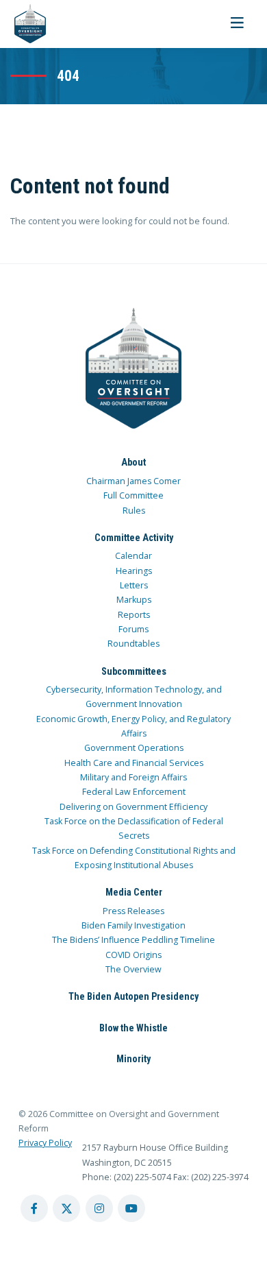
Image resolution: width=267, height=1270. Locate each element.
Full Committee (133, 495)
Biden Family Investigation (133, 925)
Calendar (133, 556)
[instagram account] (99, 1208)
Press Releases (133, 911)
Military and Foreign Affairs (133, 777)
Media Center (133, 892)
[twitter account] (66, 1208)
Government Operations (133, 748)
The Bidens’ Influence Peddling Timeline (133, 940)
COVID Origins (133, 955)
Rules (134, 510)
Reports (134, 615)
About (133, 462)
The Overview (133, 969)
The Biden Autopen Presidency (133, 996)
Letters (134, 585)
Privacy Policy (45, 1143)
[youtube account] (131, 1208)
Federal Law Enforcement (134, 792)
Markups (133, 600)
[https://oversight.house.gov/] (23, 24)
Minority (133, 1058)
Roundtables (133, 643)
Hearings (134, 571)
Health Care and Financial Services (133, 763)
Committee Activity (133, 537)
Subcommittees (133, 671)
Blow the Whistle (133, 1027)
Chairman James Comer (133, 481)
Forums (133, 629)
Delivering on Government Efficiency (133, 807)
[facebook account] (34, 1208)
